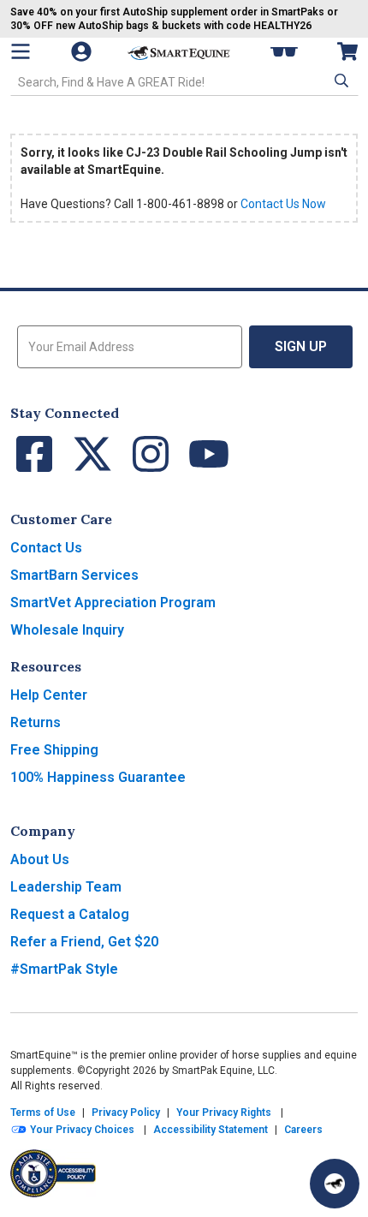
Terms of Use (42, 1113)
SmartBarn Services (74, 575)
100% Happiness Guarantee (98, 777)
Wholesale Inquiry (67, 630)
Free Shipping (54, 750)
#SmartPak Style (64, 969)
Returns (35, 722)
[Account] (83, 51)
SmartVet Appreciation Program (113, 602)
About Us (39, 859)
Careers (303, 1130)
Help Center (48, 695)
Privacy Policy (126, 1113)
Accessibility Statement (210, 1130)
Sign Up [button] (301, 346)
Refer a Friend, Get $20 (84, 942)
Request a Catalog (69, 914)
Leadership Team (66, 887)
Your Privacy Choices (80, 1130)
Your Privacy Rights (223, 1113)
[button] (340, 80)
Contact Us (46, 548)
